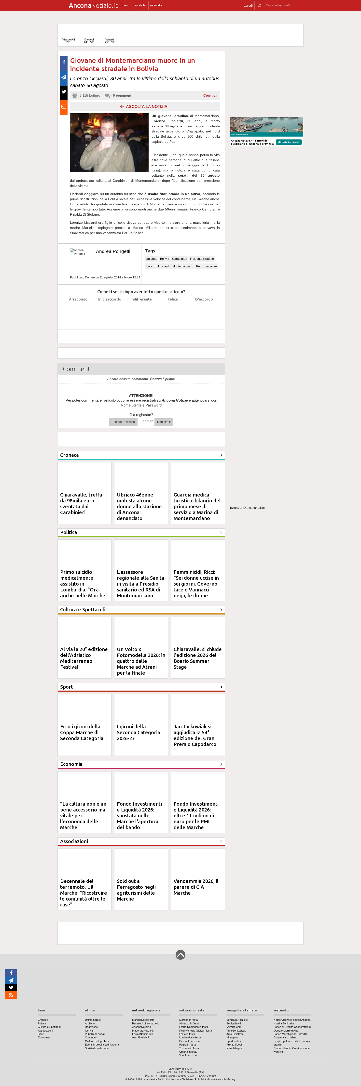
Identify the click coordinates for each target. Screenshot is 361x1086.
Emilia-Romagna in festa (193, 1026)
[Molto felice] (204, 311)
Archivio (90, 1023)
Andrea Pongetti (113, 251)
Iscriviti (89, 1030)
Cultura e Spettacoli (49, 1026)
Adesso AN (68, 41)
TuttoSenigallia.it (236, 1030)
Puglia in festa (187, 1044)
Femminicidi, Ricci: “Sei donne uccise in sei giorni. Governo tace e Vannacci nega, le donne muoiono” (196, 586)
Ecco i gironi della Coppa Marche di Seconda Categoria (81, 732)
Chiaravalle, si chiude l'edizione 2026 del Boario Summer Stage (198, 658)
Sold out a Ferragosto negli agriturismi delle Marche (136, 890)
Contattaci (91, 1037)
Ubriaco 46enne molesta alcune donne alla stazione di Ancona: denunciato (139, 506)
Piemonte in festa (189, 1041)
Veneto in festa (188, 1055)
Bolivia (164, 259)
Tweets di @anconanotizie (247, 508)
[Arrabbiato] (78, 311)
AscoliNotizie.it (140, 1037)
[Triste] (110, 311)
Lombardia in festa (190, 1037)
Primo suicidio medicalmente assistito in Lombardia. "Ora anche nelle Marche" (84, 583)
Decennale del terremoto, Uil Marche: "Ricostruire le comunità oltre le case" (83, 892)
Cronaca (210, 95)
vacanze (211, 266)
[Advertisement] (266, 82)
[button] (248, 5)
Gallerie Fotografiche (97, 1041)
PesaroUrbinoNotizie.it (145, 1023)
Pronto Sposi (234, 1044)
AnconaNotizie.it (141, 1026)
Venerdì (110, 41)
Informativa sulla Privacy (222, 1079)
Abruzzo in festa (189, 1023)
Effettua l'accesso (123, 422)
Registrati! (164, 422)
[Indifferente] (141, 311)
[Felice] (173, 311)
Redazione (91, 1026)
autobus (151, 259)
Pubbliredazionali (95, 1034)
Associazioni (45, 1030)
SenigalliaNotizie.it (237, 1019)
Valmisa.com (233, 1026)
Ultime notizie (93, 1019)
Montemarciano (182, 266)
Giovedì (89, 41)
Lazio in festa (187, 1034)
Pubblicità (200, 1079)
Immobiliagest (234, 1048)
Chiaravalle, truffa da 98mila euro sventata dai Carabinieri (81, 503)
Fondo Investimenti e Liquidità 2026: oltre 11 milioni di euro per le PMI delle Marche (196, 815)
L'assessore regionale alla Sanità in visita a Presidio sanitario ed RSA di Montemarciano (140, 583)
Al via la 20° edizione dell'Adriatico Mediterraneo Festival (84, 658)
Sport (41, 1034)
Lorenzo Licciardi (157, 266)
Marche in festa (188, 1019)
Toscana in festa (189, 1048)
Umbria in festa (188, 1051)
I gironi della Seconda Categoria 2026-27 (138, 732)
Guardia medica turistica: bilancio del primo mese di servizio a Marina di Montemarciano (197, 506)
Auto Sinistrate (235, 1034)
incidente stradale (202, 259)
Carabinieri (179, 259)
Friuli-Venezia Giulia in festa (195, 1030)
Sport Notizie (234, 1041)
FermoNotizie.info (142, 1034)
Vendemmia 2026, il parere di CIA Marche (196, 887)
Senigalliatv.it (233, 1023)
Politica (42, 1023)
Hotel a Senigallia (284, 1023)
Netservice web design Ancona (292, 1019)
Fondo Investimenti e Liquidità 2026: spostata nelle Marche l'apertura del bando (139, 815)
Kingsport (232, 1037)
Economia (44, 1037)
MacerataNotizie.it (142, 1030)
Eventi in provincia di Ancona (102, 1044)
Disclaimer (187, 1079)
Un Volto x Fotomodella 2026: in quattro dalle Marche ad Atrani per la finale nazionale (141, 663)
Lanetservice (150, 1079)
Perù (199, 266)
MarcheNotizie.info (143, 1019)
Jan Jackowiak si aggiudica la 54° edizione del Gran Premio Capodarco (195, 735)
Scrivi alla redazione (97, 1048)
